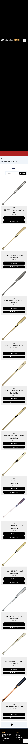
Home (3, 161)
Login (14, 115)
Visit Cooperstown (19, 739)
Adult (14, 253)
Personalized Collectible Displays (6, 736)
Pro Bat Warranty (19, 737)
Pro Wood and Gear (5, 738)
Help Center (18, 735)
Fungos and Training (5, 740)
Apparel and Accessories (6, 734)
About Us (17, 734)
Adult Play (14, 208)
